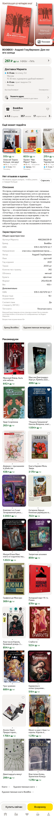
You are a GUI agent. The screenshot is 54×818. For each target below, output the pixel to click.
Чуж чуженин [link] (9, 686)
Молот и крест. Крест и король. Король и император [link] (39, 731)
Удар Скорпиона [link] (10, 422)
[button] (27, 61)
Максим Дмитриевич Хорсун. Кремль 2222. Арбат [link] (38, 378)
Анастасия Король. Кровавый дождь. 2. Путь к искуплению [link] (12, 643)
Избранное (27, 814)
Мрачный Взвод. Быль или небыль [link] (13, 379)
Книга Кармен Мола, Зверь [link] (38, 467)
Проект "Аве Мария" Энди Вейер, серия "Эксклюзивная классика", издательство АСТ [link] (31, 161)
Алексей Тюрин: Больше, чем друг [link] (11, 161)
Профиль (48, 814)
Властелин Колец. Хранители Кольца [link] (37, 775)
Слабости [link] (33, 642)
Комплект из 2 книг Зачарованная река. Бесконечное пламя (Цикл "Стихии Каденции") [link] (12, 511)
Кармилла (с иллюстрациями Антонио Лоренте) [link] (37, 687)
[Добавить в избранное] (18, 131)
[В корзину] (19, 151)
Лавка (16, 814)
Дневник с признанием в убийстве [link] (13, 467)
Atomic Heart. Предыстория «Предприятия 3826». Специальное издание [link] (13, 731)
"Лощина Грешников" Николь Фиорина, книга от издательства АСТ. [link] (39, 423)
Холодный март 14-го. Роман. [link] (38, 599)
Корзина (37, 814)
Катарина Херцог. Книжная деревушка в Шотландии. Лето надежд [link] (39, 511)
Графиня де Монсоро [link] (12, 598)
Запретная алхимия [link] (38, 554)
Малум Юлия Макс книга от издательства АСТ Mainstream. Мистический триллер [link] (13, 555)
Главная (5, 814)
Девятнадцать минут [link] (12, 774)
